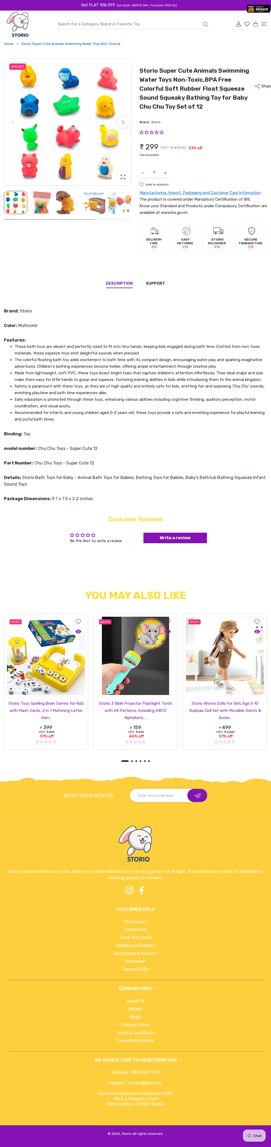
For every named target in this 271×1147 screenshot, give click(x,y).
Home (8, 44)
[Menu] (264, 24)
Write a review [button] (175, 537)
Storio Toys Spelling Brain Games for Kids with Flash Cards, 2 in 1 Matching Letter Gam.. (46, 710)
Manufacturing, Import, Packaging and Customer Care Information (200, 192)
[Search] (205, 24)
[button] (123, 122)
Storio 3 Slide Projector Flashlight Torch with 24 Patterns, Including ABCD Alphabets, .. (135, 710)
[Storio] (17, 24)
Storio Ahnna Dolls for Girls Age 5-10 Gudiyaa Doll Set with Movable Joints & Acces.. (225, 710)
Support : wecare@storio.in (135, 1082)
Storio (156, 122)
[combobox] (135, 24)
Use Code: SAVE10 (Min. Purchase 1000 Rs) (146, 5)
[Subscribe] (197, 795)
